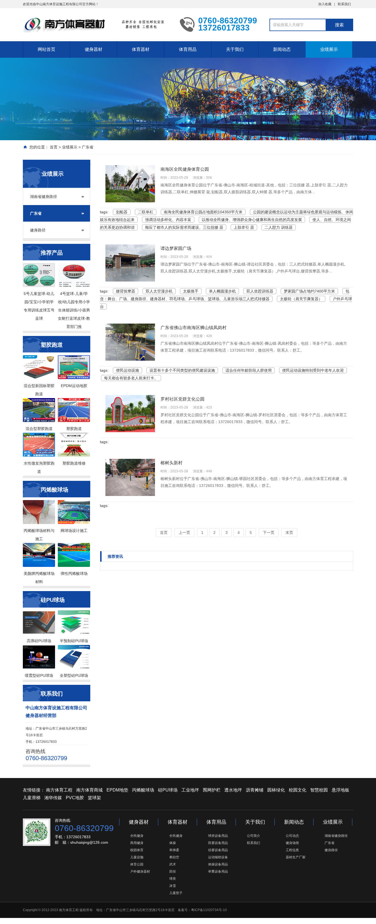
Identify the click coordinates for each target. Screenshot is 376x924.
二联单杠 (145, 212)
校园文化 (297, 790)
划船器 (121, 212)
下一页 (268, 532)
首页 (54, 147)
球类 (172, 879)
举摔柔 (174, 850)
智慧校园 (319, 790)
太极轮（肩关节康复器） (301, 299)
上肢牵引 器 (244, 227)
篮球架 (94, 797)
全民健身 (136, 836)
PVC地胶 (75, 797)
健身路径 (37, 230)
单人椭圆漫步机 (222, 291)
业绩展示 (329, 49)
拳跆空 (174, 857)
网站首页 (46, 49)
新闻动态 (282, 49)
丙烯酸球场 (143, 790)
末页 (289, 532)
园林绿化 (276, 790)
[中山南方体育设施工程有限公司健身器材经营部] (97, 24)
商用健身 (136, 843)
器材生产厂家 (296, 857)
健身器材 (93, 49)
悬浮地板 (340, 790)
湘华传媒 (53, 797)
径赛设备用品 (218, 850)
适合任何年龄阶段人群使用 (248, 370)
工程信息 (292, 850)
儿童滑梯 (31, 797)
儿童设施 (136, 857)
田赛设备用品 (218, 843)
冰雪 (172, 886)
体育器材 (140, 49)
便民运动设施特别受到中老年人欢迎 (313, 370)
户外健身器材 (140, 871)
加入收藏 (324, 4)
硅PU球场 (168, 790)
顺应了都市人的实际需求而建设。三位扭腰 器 (184, 227)
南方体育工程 (59, 790)
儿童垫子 (175, 893)
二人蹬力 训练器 (279, 227)
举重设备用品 (218, 871)
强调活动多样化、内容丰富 (168, 219)
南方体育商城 (89, 790)
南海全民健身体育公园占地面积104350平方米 (203, 212)
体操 (172, 843)
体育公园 (136, 864)
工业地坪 (190, 790)
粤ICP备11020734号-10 (209, 910)
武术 (172, 864)
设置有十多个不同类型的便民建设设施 (182, 370)
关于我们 (235, 49)
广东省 (87, 147)
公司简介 (253, 836)
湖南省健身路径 (43, 196)
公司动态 (292, 836)
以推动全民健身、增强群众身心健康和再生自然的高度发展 (252, 219)
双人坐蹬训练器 (259, 291)
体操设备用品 (218, 864)
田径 (172, 871)
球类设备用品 (218, 836)
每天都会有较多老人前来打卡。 (131, 378)
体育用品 (188, 49)
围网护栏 (211, 790)
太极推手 (190, 291)
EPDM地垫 (117, 790)
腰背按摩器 (125, 291)
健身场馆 (292, 843)
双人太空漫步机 (159, 291)
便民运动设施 (127, 370)
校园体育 (136, 850)
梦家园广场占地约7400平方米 (309, 291)
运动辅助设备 (218, 857)
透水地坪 (233, 790)
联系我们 (344, 4)
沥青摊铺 (254, 790)
